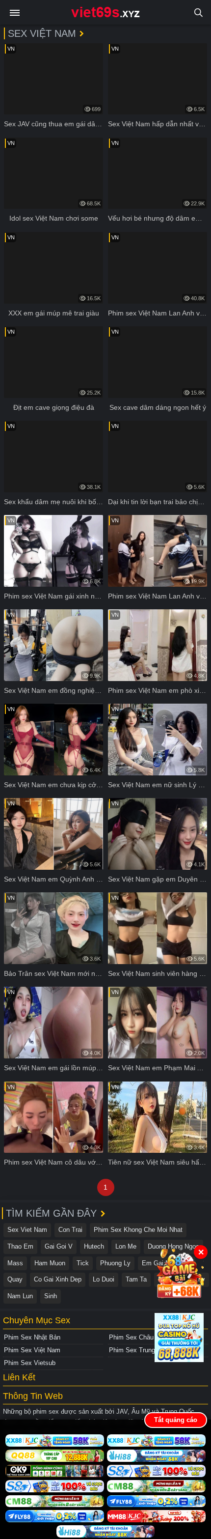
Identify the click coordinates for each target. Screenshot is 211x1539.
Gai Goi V (59, 1246)
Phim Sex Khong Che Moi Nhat (138, 1229)
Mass (15, 1263)
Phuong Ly (115, 1263)
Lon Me (125, 1246)
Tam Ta (136, 1279)
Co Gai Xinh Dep (57, 1279)
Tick (83, 1263)
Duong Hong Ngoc (173, 1246)
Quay (15, 1279)
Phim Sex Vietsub (29, 1363)
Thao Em (20, 1246)
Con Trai (70, 1229)
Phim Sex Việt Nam (32, 1350)
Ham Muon (49, 1263)
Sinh (50, 1296)
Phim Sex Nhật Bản (32, 1337)
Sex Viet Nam (27, 1229)
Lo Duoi (103, 1279)
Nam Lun (20, 1296)
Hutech (94, 1246)
